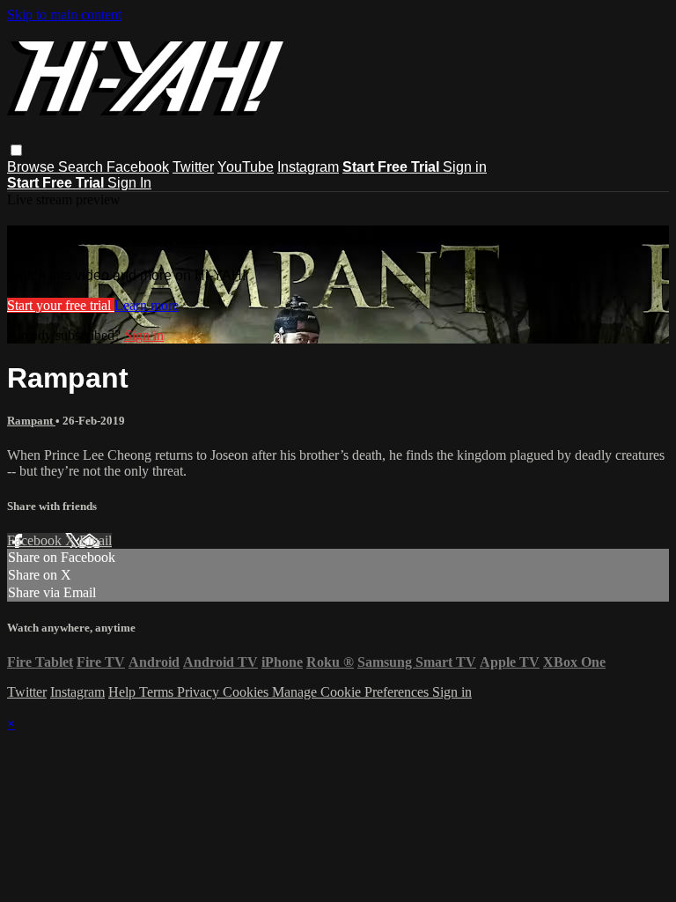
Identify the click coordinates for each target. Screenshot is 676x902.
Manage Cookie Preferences (352, 691)
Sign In (129, 182)
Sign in (465, 166)
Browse (32, 166)
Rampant (31, 420)
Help (123, 691)
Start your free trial (60, 305)
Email (95, 540)
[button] (16, 150)
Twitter (193, 166)
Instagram (308, 166)
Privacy (200, 691)
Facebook (138, 166)
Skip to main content (64, 14)
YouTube (245, 166)
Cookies (247, 691)
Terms (158, 691)
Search (82, 166)
